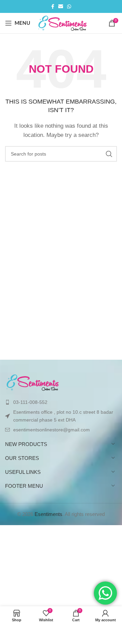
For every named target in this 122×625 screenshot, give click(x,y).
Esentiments (48, 514)
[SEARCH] (109, 154)
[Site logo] (63, 22)
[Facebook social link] (52, 6)
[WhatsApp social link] (69, 6)
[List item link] (61, 402)
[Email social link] (60, 6)
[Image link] (33, 382)
